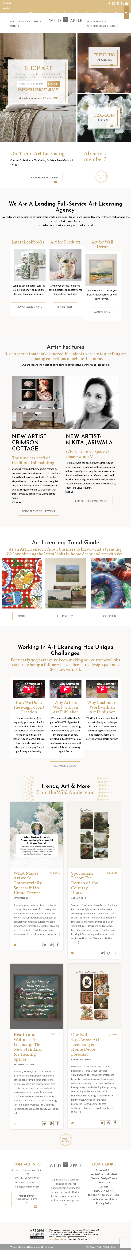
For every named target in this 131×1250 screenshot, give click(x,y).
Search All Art (104, 1170)
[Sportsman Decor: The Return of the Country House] (94, 835)
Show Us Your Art (104, 1190)
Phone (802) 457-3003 (27, 1182)
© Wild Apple (7, 5)
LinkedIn (122, 3)
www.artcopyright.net (58, 1239)
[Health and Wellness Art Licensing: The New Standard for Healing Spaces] (36, 996)
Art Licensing (21, 898)
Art (12, 21)
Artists (14, 26)
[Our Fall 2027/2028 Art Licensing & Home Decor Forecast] (94, 996)
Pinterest (118, 3)
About (114, 26)
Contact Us (104, 1182)
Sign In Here (50, 98)
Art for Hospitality (24, 1064)
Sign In (101, 176)
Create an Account (44, 177)
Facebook (109, 3)
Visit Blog (65, 1140)
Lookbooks (23, 21)
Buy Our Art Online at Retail (103, 1194)
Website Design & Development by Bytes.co (31, 1247)
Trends (36, 21)
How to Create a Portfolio (103, 1174)
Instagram (114, 3)
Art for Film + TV (96, 21)
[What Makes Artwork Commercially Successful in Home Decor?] (36, 835)
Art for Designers (97, 26)
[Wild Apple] (65, 19)
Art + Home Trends (81, 1059)
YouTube (126, 3)
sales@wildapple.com (27, 1186)
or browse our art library (38, 89)
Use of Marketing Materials (104, 1199)
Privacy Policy (104, 1203)
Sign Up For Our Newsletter (26, 1199)
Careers (104, 1186)
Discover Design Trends (104, 1178)
